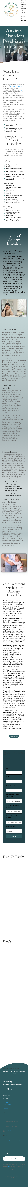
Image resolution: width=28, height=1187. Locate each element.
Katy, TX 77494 (21, 1144)
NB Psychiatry (7, 1082)
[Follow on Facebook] (5, 1089)
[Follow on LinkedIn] (11, 1089)
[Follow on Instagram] (8, 1089)
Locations (23, 20)
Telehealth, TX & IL (11, 1131)
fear (21, 90)
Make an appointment (14, 1053)
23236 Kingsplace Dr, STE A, (11, 1144)
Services (6, 1103)
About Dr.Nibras (7, 1104)
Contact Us (14, 736)
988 (9, 1166)
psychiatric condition (15, 86)
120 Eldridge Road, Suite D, (11, 1140)
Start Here (5, 1098)
